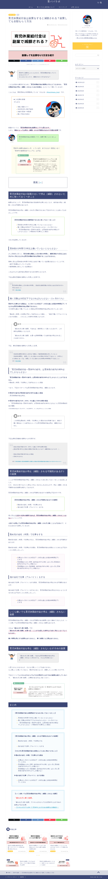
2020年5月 (87, 108)
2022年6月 (87, 99)
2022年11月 (87, 82)
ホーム (31, 7)
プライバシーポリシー (12, 876)
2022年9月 (87, 86)
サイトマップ (63, 7)
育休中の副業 (12, 14)
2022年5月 (87, 103)
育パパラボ (54, 1)
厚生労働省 (18, 290)
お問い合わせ (75, 7)
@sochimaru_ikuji (53, 92)
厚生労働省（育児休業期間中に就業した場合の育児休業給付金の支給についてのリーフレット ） (38, 461)
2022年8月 (87, 91)
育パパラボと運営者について (46, 7)
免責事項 (22, 876)
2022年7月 (87, 95)
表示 (40, 182)
